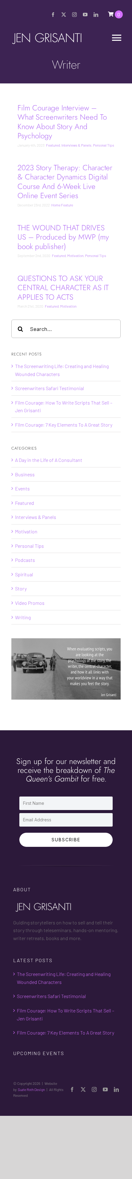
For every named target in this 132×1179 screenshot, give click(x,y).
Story (21, 588)
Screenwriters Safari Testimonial (49, 388)
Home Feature (62, 205)
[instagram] (74, 14)
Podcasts (25, 560)
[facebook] (53, 14)
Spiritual (24, 574)
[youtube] (85, 14)
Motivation (75, 255)
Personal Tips (103, 145)
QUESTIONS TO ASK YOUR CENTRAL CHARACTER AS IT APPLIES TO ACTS (63, 287)
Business (25, 474)
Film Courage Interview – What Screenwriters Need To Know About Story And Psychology (62, 121)
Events (22, 488)
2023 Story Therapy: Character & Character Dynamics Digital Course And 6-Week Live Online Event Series (64, 181)
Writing (23, 617)
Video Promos (30, 603)
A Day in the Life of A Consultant (48, 460)
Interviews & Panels (76, 145)
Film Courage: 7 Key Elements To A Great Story (63, 425)
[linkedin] (96, 14)
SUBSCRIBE (66, 839)
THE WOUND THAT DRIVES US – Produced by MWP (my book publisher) (63, 237)
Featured (53, 145)
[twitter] (63, 14)
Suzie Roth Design (31, 1089)
